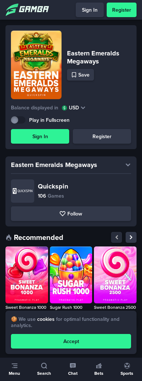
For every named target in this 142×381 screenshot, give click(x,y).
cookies (46, 319)
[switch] (18, 120)
